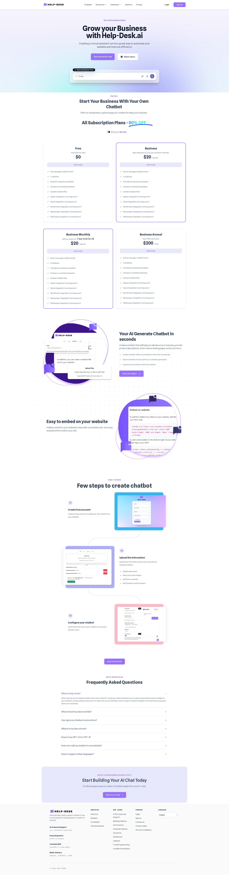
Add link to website (130, 579)
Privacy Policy (141, 826)
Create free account (79, 509)
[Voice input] (147, 76)
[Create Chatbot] (152, 76)
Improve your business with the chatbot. (139, 365)
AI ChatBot (95, 822)
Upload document (130, 571)
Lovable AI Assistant (121, 849)
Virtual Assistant (97, 826)
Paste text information (132, 575)
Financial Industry (120, 829)
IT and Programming (121, 845)
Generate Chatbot (129, 374)
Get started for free (103, 57)
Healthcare (117, 837)
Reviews (94, 818)
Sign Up (180, 5)
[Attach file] (142, 76)
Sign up (138, 818)
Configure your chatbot (81, 622)
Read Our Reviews (114, 661)
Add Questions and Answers (134, 583)
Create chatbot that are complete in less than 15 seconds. (146, 355)
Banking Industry (120, 821)
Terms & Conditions (143, 830)
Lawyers (116, 841)
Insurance (117, 833)
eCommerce (118, 825)
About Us (94, 814)
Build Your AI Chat (113, 795)
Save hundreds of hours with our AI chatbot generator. (145, 360)
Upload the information (132, 557)
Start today (78, 165)
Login (167, 5)
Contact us (139, 822)
